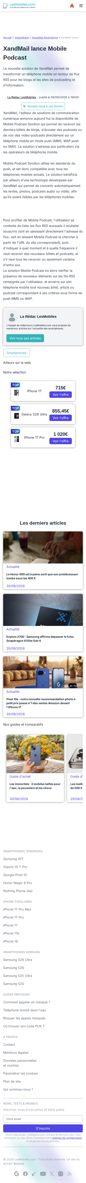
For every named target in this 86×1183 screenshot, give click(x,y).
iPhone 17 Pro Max (17, 909)
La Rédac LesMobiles (21, 97)
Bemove (18, 1163)
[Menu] (81, 5)
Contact (9, 1045)
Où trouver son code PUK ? (23, 1026)
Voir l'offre (61, 395)
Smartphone (22, 37)
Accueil (7, 37)
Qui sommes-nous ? (18, 1089)
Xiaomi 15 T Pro (15, 867)
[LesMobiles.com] (19, 5)
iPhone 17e (11, 933)
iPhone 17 (10, 925)
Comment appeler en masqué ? (26, 1002)
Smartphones (16, 353)
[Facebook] (25, 1173)
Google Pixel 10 (15, 875)
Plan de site (12, 1081)
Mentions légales (15, 1053)
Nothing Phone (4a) (18, 891)
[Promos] (72, 5)
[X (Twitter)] (51, 1173)
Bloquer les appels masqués (24, 1018)
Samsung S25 (13, 984)
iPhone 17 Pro (13, 917)
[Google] (16, 1173)
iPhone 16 (10, 941)
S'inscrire (43, 1128)
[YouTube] (43, 1173)
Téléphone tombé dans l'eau (24, 1010)
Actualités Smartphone (45, 37)
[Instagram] (60, 1173)
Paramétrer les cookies (20, 1073)
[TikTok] (34, 1173)
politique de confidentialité (67, 1137)
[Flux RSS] (69, 1173)
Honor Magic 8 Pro (17, 883)
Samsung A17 (13, 859)
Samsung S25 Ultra (17, 976)
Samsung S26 (13, 968)
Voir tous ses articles (25, 338)
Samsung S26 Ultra (17, 960)
